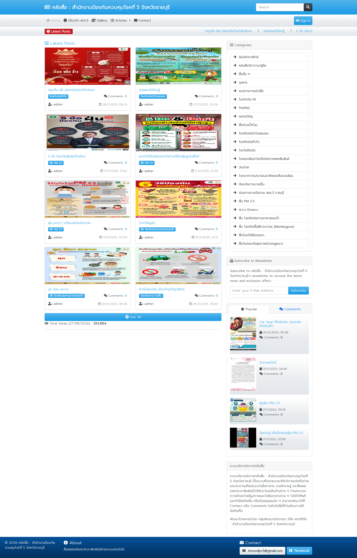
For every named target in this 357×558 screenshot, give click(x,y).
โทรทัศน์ (243, 107)
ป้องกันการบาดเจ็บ (250, 184)
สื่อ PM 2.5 (245, 201)
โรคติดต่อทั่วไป (247, 141)
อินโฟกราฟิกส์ (247, 57)
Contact (144, 20)
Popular (250, 309)
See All (135, 317)
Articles (121, 20)
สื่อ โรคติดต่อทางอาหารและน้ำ (257, 218)
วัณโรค (242, 167)
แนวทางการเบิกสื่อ (250, 91)
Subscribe (298, 290)
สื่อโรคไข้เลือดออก (250, 235)
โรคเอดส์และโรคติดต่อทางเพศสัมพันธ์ (262, 158)
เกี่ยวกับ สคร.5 (77, 20)
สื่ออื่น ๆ (243, 74)
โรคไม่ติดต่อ (246, 150)
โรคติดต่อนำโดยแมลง (252, 133)
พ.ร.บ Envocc (247, 209)
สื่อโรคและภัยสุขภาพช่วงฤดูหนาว (259, 243)
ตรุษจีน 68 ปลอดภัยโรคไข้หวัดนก (253, 31)
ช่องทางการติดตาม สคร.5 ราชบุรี (260, 192)
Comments (292, 309)
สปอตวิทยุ (244, 116)
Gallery (101, 20)
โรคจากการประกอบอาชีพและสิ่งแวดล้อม (264, 175)
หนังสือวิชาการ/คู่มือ (251, 65)
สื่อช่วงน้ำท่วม (246, 124)
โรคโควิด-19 (246, 99)
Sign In (305, 20)
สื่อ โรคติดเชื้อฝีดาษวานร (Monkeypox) (265, 226)
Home (55, 20)
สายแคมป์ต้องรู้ (299, 31)
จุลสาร (242, 82)
